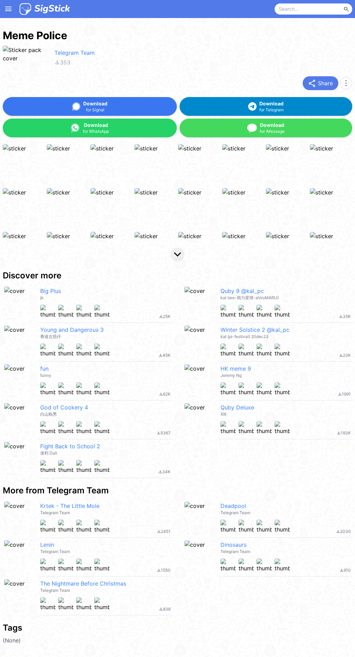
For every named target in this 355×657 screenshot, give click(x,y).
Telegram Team (74, 52)
